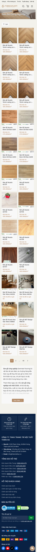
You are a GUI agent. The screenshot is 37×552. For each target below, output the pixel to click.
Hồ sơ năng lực (11, 1)
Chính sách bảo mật (8, 494)
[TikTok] (12, 548)
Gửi (31, 518)
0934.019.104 (21, 468)
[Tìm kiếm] (23, 6)
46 (23, 361)
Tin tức (19, 1)
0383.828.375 (22, 463)
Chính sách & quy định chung (11, 497)
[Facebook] (3, 548)
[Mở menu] (32, 6)
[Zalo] (16, 548)
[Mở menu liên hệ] (32, 548)
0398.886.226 (18, 476)
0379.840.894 (21, 466)
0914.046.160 (21, 471)
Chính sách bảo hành (8, 486)
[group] (18, 423)
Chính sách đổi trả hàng (9, 491)
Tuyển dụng (25, 1)
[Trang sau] (27, 360)
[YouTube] (7, 548)
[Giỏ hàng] (28, 6)
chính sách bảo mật (26, 521)
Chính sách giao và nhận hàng (11, 489)
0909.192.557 (11, 474)
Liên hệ (32, 1)
